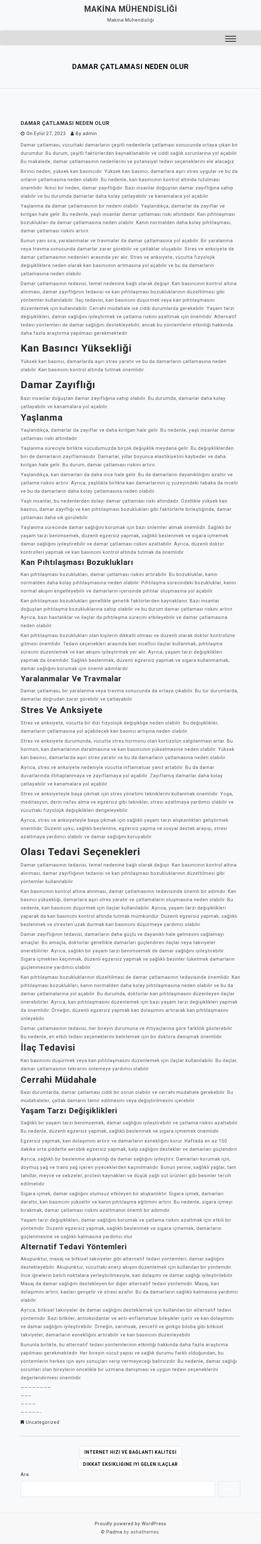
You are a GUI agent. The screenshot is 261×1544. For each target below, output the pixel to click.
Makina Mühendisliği (130, 9)
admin (90, 133)
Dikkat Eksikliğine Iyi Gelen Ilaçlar (130, 1464)
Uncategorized (43, 1422)
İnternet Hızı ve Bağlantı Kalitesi (130, 1452)
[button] (230, 39)
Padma (114, 1531)
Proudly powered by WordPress (130, 1523)
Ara (25, 1474)
